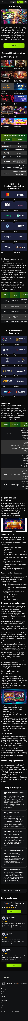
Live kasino (10, 57)
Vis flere (14, 965)
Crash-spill (16, 57)
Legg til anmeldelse (14, 911)
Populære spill (3, 57)
